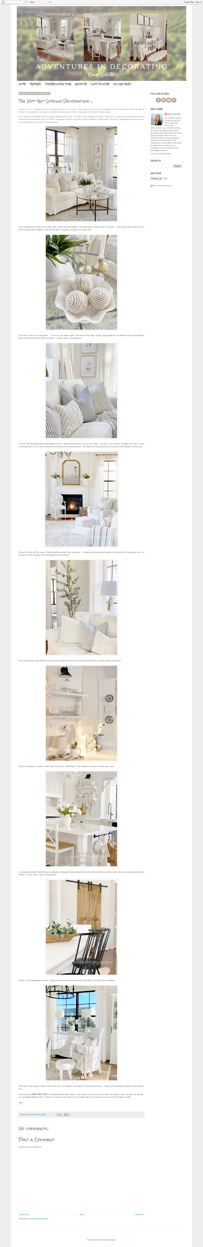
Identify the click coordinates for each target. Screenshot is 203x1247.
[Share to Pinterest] (68, 1114)
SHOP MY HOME (100, 84)
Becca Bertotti (174, 114)
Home (82, 1214)
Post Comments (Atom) (39, 1219)
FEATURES (35, 84)
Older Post (139, 1214)
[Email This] (57, 1114)
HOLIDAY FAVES (122, 84)
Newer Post (24, 1214)
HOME (22, 84)
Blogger (112, 1240)
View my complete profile (161, 154)
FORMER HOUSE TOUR (58, 84)
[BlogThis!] (59, 1114)
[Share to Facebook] (65, 1114)
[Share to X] (62, 1114)
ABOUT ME (81, 84)
